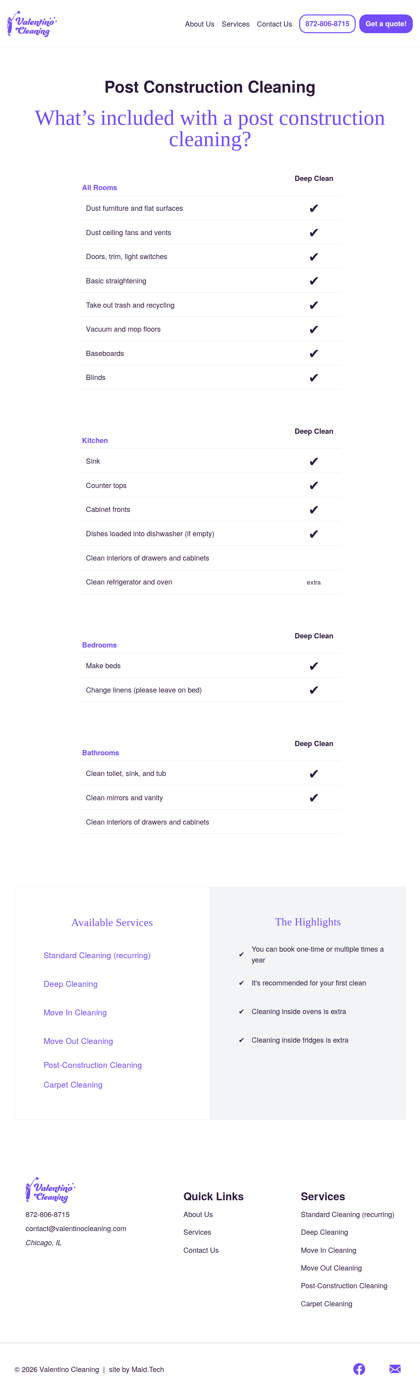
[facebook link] (359, 1369)
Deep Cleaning (71, 983)
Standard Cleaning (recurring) (97, 955)
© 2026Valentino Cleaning (56, 1369)
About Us (200, 23)
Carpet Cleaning (73, 1084)
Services (236, 23)
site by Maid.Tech (136, 1369)
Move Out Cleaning (78, 1040)
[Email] (395, 1369)
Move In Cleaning (75, 1012)
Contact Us (274, 23)
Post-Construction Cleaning (93, 1064)
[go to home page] (76, 1190)
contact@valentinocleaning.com (76, 1228)
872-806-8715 (327, 23)
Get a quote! (386, 23)
